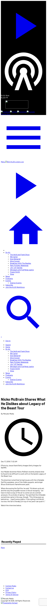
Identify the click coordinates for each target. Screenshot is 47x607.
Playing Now (5, 114)
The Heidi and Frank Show (20, 254)
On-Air (7, 252)
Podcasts (9, 278)
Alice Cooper (15, 261)
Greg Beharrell (15, 259)
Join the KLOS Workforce (15, 287)
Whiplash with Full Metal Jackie (22, 270)
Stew (12, 274)
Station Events (16, 283)
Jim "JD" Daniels (16, 267)
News (7, 276)
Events (8, 280)
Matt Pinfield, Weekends (19, 265)
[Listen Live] (23, 25)
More (3, 547)
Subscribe (9, 285)
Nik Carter (14, 257)
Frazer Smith (15, 272)
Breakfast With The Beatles (20, 263)
